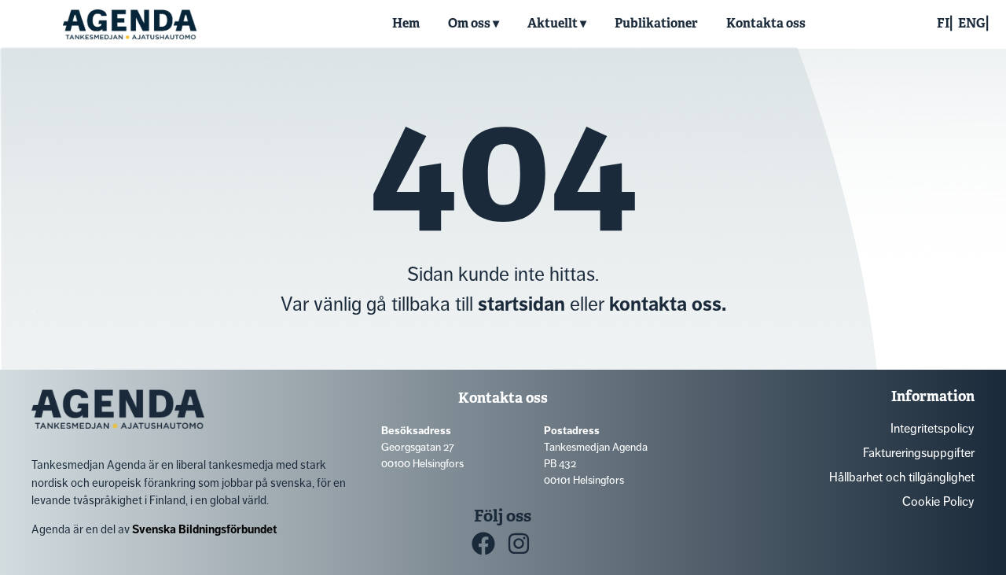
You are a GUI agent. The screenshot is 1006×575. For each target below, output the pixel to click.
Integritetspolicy (932, 428)
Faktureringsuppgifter (919, 452)
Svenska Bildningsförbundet (204, 529)
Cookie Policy (938, 501)
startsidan (521, 304)
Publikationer (656, 23)
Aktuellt (552, 23)
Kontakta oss (766, 23)
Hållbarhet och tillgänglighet (902, 477)
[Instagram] (519, 543)
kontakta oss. (667, 304)
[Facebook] (483, 543)
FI (943, 23)
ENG (972, 23)
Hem (406, 23)
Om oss (469, 23)
